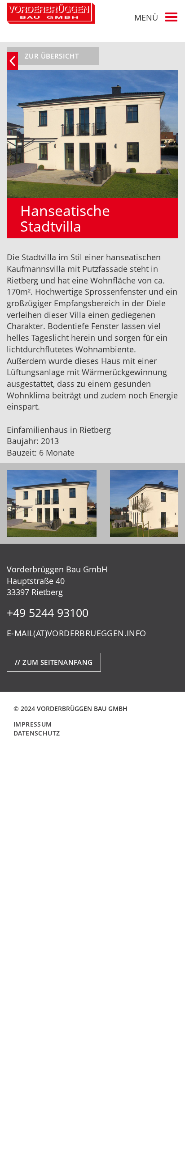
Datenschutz (36, 733)
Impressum (32, 724)
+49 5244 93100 (47, 612)
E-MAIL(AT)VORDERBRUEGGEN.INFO (76, 633)
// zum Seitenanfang (54, 662)
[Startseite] (51, 13)
